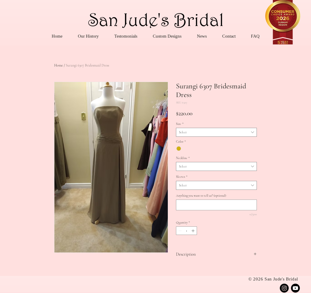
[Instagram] (284, 288)
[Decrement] (179, 231)
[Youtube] (295, 288)
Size (180, 124)
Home (58, 65)
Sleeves (181, 177)
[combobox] (216, 132)
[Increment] (193, 231)
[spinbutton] (186, 231)
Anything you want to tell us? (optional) (201, 196)
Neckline (183, 158)
